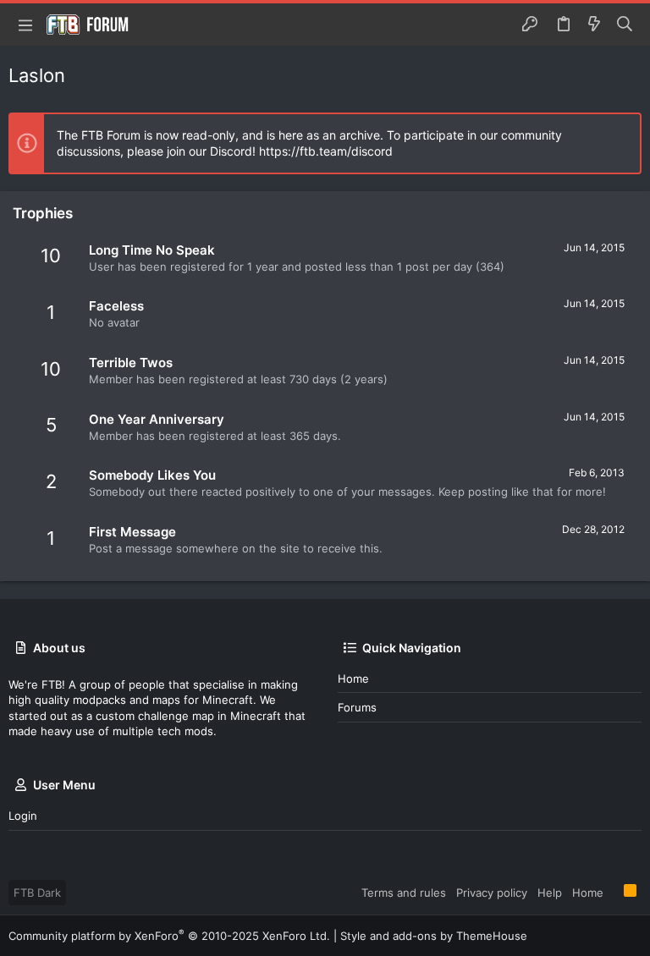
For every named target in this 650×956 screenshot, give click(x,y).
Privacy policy (491, 892)
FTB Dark (37, 892)
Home (353, 678)
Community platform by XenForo (169, 935)
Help (549, 892)
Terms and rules (403, 892)
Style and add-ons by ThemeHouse (433, 935)
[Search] (625, 24)
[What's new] (594, 24)
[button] (25, 24)
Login (22, 815)
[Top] (614, 892)
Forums (357, 707)
